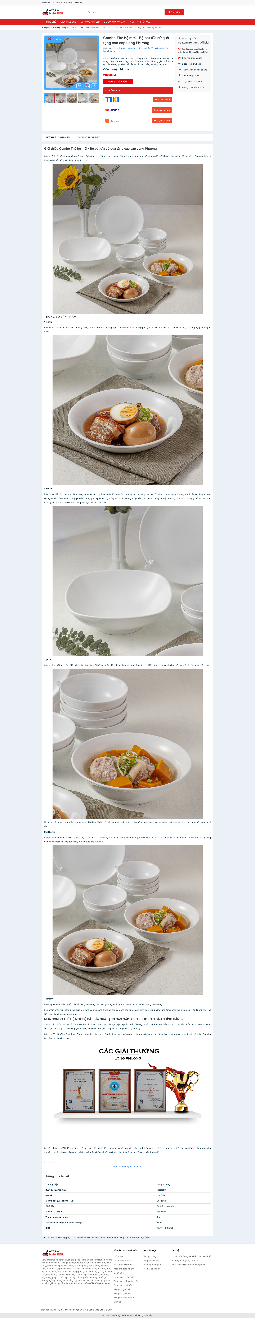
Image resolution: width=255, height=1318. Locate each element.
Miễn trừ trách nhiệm (124, 1268)
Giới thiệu (68, 2)
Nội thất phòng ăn (140, 21)
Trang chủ (46, 2)
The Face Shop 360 (74, 1309)
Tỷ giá (61, 1309)
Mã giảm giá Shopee (124, 1297)
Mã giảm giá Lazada (124, 1293)
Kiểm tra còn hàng (118, 81)
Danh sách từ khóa (123, 1285)
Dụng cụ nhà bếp (90, 21)
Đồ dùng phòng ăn (114, 21)
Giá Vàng (89, 1309)
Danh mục (57, 2)
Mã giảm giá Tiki (122, 1289)
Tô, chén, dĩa (77, 27)
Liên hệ (78, 2)
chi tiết (88, 137)
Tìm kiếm (175, 12)
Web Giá (99, 1309)
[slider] (49, 98)
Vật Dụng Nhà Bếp (143, 1315)
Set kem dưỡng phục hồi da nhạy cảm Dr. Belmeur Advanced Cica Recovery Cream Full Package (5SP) (100, 1237)
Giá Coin (108, 1309)
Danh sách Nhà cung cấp (126, 1281)
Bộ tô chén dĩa (92, 27)
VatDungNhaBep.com (122, 1315)
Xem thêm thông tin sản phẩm (127, 1166)
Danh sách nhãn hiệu (124, 1277)
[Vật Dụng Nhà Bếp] (56, 1253)
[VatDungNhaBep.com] (53, 12)
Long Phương (120, 48)
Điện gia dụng (68, 21)
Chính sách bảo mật (123, 1260)
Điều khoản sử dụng (123, 1264)
